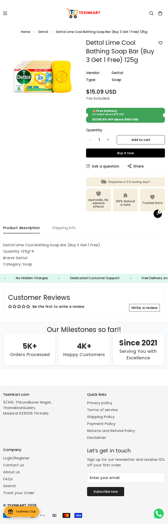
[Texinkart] (84, 13)
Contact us (13, 465)
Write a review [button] (144, 307)
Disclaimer (96, 437)
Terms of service (102, 409)
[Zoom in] (75, 46)
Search (9, 485)
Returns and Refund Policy (111, 430)
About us (11, 472)
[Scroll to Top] (160, 501)
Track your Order (18, 492)
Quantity (94, 130)
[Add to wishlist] (160, 43)
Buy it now (125, 153)
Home (25, 32)
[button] (160, 13)
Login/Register (16, 458)
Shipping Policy (101, 416)
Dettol (43, 32)
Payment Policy (101, 423)
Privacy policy (99, 402)
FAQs (8, 478)
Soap (116, 79)
